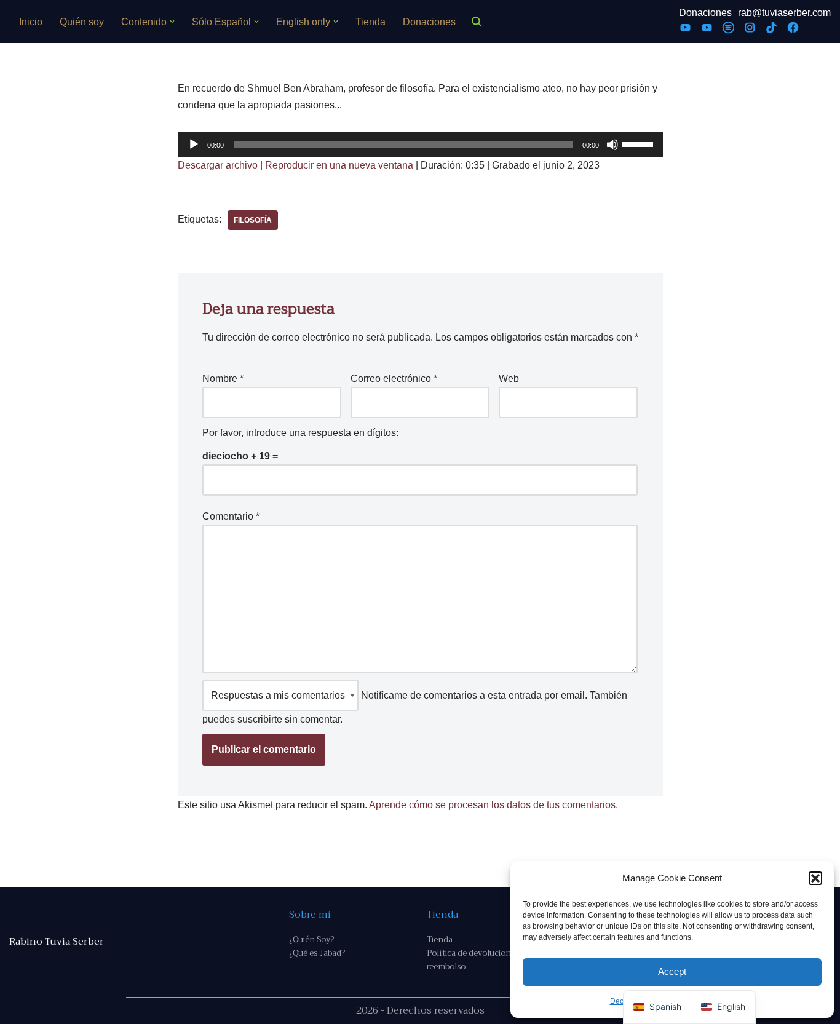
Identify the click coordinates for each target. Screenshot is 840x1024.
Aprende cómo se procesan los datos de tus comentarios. (493, 805)
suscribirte (259, 719)
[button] (815, 878)
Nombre (223, 378)
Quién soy (82, 22)
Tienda (370, 22)
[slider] (639, 143)
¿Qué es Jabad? (317, 953)
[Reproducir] (194, 144)
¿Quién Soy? (311, 939)
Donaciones (429, 22)
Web (509, 378)
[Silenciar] (612, 144)
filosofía (253, 220)
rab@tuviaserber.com (784, 12)
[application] (420, 144)
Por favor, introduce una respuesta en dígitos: (300, 432)
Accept (672, 971)
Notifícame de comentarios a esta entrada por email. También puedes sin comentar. (414, 707)
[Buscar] (476, 21)
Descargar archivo (218, 165)
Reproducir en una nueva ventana (339, 165)
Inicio (30, 22)
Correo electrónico (394, 378)
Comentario (231, 516)
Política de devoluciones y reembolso (476, 960)
